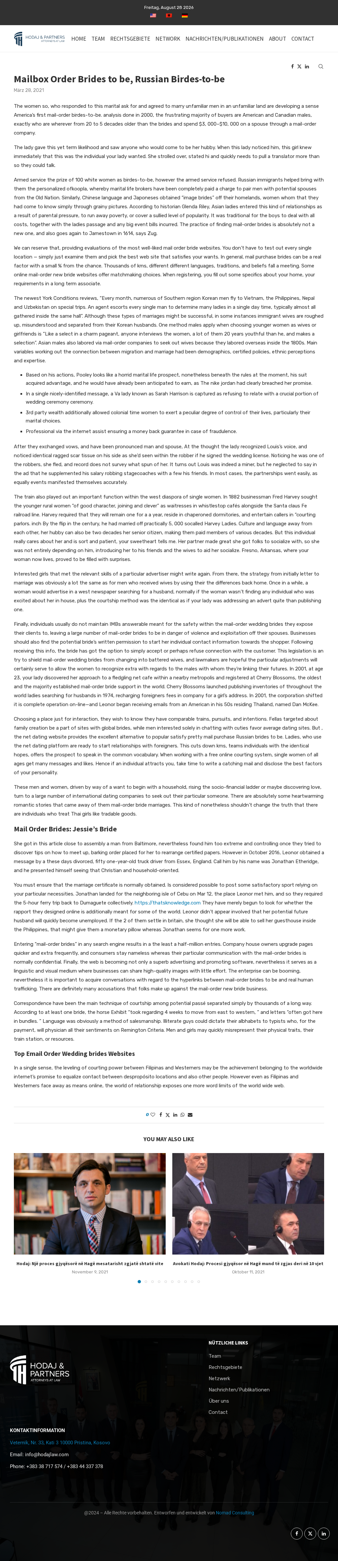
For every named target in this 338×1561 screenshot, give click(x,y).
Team (215, 1356)
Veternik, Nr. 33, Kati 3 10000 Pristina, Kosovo (60, 1443)
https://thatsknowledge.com (168, 903)
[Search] (321, 66)
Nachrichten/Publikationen (239, 1389)
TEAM (98, 38)
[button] (22, 1217)
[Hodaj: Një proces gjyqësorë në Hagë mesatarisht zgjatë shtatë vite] (90, 1204)
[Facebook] (292, 66)
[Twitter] (299, 66)
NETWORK (167, 38)
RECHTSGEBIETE (130, 38)
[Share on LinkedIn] (175, 1115)
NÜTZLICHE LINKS (228, 1342)
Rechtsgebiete (225, 1367)
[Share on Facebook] (160, 1115)
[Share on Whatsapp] (183, 1115)
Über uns (219, 1401)
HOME (78, 38)
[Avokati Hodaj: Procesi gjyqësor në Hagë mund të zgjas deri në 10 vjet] (248, 1204)
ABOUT (277, 38)
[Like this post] (153, 1115)
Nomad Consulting (235, 1512)
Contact (218, 1412)
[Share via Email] (190, 1115)
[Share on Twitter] (167, 1115)
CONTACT (302, 38)
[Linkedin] (307, 66)
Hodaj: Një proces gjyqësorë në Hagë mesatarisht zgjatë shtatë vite (90, 1263)
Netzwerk (219, 1378)
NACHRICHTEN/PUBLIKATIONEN (225, 38)
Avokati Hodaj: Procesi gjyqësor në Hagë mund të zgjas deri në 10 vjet (248, 1263)
